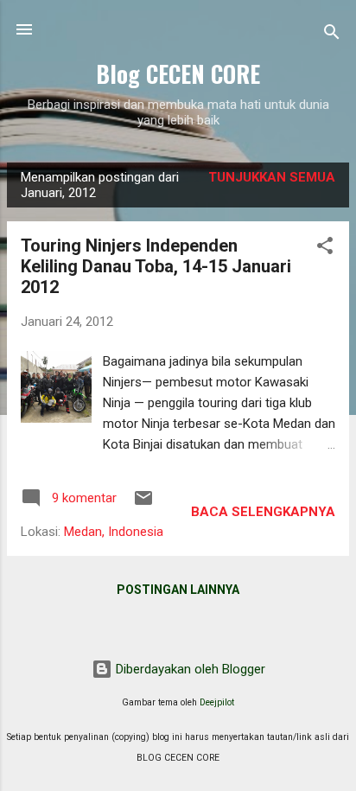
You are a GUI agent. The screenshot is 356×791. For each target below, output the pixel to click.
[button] (325, 248)
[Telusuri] (331, 35)
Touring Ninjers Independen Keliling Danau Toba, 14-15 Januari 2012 (156, 266)
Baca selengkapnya (263, 512)
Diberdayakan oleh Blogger (188, 669)
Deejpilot (217, 702)
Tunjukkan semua (271, 177)
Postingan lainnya (178, 589)
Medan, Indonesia (113, 531)
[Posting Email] (143, 504)
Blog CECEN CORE (178, 73)
